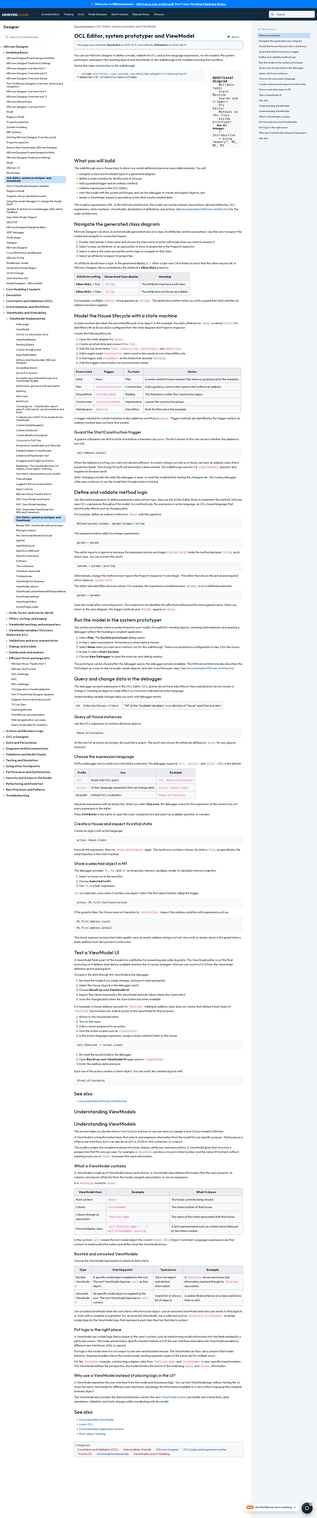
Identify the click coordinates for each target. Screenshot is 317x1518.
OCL (166, 1240)
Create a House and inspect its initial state (282, 84)
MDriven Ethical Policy (19, 101)
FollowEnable (24, 479)
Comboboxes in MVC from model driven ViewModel (39, 418)
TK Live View (18, 704)
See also (263, 100)
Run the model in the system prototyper (281, 62)
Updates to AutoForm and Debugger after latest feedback (35, 210)
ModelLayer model (17, 263)
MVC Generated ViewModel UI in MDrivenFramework (35, 511)
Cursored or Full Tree (28, 440)
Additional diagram (224, 77)
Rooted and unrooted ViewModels (278, 121)
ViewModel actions (27, 586)
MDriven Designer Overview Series (27, 78)
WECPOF (12, 222)
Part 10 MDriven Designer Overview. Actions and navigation (35, 85)
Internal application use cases (28, 720)
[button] (271, 1507)
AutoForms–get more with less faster (38, 386)
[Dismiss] (295, 1507)
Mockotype (13, 172)
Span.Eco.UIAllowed (27, 550)
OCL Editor (220, 106)
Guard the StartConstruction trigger (279, 51)
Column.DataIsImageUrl (29, 425)
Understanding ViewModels (274, 105)
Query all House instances (273, 73)
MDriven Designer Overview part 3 (27, 73)
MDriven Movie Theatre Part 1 (28, 663)
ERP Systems (14, 132)
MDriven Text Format (23, 669)
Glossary (159, 14)
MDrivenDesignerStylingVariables (26, 227)
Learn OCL (86, 1424)
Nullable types (224, 86)
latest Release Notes (211, 4)
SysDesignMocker (21, 709)
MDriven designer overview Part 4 (26, 91)
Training (68, 14)
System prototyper (222, 120)
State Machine (221, 93)
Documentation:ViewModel (96, 1419)
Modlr (10, 111)
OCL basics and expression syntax (204, 1449)
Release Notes (141, 14)
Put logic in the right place (273, 127)
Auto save (22, 396)
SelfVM (20, 540)
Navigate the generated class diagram (280, 40)
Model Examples (97, 14)
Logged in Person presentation (34, 484)
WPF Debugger (15, 232)
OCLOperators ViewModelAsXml (30, 689)
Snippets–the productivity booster (26, 196)
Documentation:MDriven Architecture (205, 209)
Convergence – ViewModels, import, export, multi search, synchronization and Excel (40, 409)
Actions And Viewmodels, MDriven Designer (32, 147)
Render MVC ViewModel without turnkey (39, 525)
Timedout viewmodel (28, 571)
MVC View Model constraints (33, 499)
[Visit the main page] (15, 14)
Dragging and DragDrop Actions (35, 460)
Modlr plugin (14, 237)
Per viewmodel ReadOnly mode (34, 535)
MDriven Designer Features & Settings (28, 63)
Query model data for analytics (29, 724)
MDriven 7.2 (13, 168)
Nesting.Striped (25, 344)
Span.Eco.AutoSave (27, 555)
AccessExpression (26, 367)
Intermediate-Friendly (137, 1449)
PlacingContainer (26, 530)
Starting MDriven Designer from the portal (31, 137)
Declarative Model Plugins (21, 268)
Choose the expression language (277, 78)
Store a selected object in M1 (275, 89)
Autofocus (22, 401)
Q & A (81, 14)
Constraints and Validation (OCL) (98, 1449)
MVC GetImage (20, 674)
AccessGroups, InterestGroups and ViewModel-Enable (36, 379)
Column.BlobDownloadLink (32, 435)
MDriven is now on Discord (154, 4)
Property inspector (18, 122)
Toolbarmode (24, 576)
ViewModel (22, 329)
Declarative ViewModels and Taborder (38, 445)
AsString (21, 391)
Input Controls (24, 489)
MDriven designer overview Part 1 (26, 68)
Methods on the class (226, 113)
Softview (21, 561)
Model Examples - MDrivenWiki (24, 283)
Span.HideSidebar (26, 354)
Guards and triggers (226, 100)
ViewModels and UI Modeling (151, 1454)
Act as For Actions (26, 373)
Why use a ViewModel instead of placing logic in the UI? (284, 132)
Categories (82, 1445)
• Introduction (225, 133)
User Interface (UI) (17, 278)
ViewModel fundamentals (112, 1454)
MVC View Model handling (31, 504)
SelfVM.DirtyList (25, 545)
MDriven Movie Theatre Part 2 (33, 494)
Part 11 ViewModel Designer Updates (28, 186)
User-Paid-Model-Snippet (22, 217)
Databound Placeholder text (32, 455)
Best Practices (120, 14)
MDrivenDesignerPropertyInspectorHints (30, 58)
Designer (12, 242)
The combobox (25, 566)
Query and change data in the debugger (281, 67)
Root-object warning (92, 1434)
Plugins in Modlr (16, 117)
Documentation (50, 14)
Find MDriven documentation (28, 714)
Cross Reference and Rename (24, 252)
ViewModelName (26, 339)
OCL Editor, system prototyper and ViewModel (29, 179)
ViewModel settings (27, 596)
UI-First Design (15, 273)
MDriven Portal (15, 258)
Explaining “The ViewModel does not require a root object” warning (37, 467)
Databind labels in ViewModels (34, 450)
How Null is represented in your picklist (38, 473)
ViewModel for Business (30, 581)
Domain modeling (17, 127)
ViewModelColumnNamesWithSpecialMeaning (41, 591)
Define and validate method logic (277, 57)
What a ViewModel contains (274, 116)
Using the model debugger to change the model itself (34, 203)
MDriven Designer (17, 247)
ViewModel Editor (26, 601)
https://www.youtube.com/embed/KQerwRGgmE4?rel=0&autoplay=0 (142, 73)
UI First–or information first (32, 334)
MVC (14, 679)
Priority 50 (85, 1454)
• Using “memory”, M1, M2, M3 (226, 142)
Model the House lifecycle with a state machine (284, 46)
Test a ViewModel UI (270, 94)
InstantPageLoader (27, 606)
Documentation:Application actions (101, 1429)
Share (235, 37)
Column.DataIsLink (27, 430)
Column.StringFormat (28, 349)
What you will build (269, 35)
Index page (22, 324)
